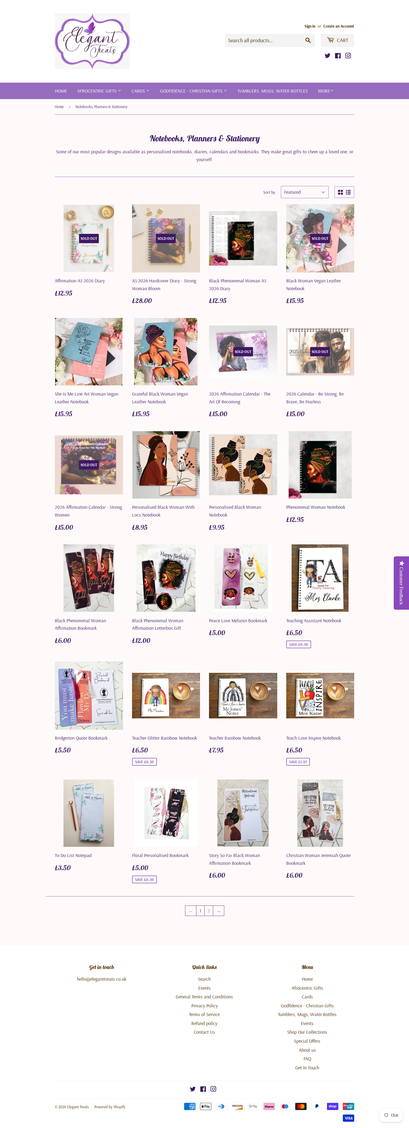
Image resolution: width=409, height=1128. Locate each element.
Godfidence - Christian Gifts (192, 91)
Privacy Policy (204, 1006)
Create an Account (338, 25)
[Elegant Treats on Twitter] (328, 56)
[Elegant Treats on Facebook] (338, 56)
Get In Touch (307, 1068)
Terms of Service (204, 1014)
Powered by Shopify (109, 1106)
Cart (342, 40)
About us (307, 1050)
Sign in (310, 25)
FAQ (307, 1059)
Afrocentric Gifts (97, 91)
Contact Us (204, 1032)
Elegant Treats (78, 1106)
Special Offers (307, 1041)
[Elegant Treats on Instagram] (348, 56)
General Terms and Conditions (204, 997)
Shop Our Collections (307, 1032)
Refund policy (204, 1023)
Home (61, 91)
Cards (138, 91)
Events (204, 988)
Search (204, 979)
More (324, 91)
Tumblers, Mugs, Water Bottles (272, 91)
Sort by (269, 192)
